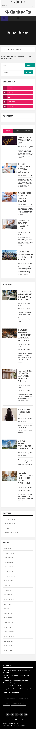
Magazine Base (11, 725)
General (7, 528)
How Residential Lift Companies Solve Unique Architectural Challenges (25, 375)
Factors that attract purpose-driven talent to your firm (25, 255)
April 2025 (7, 590)
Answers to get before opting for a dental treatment (24, 197)
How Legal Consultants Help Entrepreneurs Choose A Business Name (25, 477)
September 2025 (9, 576)
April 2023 (7, 627)
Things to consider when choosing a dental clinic (24, 168)
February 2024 (9, 618)
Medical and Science (11, 533)
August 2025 (8, 581)
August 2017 (8, 650)
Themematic (21, 725)
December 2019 (9, 641)
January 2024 (8, 622)
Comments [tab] (27, 130)
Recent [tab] (17, 130)
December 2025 (9, 562)
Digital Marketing (10, 523)
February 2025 (9, 599)
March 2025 (8, 595)
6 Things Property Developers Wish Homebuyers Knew (25, 444)
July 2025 (7, 585)
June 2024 (7, 604)
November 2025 (9, 567)
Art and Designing (10, 519)
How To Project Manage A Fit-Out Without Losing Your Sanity (25, 295)
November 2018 (9, 645)
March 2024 (8, 613)
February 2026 (9, 553)
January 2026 (8, 557)
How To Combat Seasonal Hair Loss (24, 412)
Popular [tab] (8, 130)
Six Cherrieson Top (18, 12)
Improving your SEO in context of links (25, 140)
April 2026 (7, 548)
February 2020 (9, 636)
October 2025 (8, 571)
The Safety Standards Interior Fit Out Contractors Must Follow (24, 335)
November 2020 (9, 632)
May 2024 (7, 608)
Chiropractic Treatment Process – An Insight (23, 224)
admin (28, 308)
